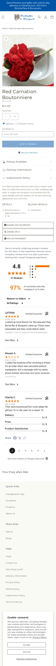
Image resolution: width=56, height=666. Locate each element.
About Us (10, 513)
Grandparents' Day (15, 494)
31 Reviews (19, 278)
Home (5, 28)
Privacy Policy (40, 637)
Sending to (12, 128)
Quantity (6, 110)
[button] (39, 17)
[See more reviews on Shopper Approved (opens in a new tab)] (24, 438)
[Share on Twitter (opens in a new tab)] (20, 438)
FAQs (8, 556)
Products (10, 507)
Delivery (10, 123)
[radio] (40, 266)
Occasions (11, 500)
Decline (26, 652)
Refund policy (13, 589)
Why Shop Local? (14, 569)
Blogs (9, 538)
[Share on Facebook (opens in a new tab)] (15, 438)
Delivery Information (16, 576)
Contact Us (11, 563)
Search (9, 531)
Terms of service (14, 602)
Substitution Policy (15, 595)
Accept (26, 645)
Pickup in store (25, 123)
